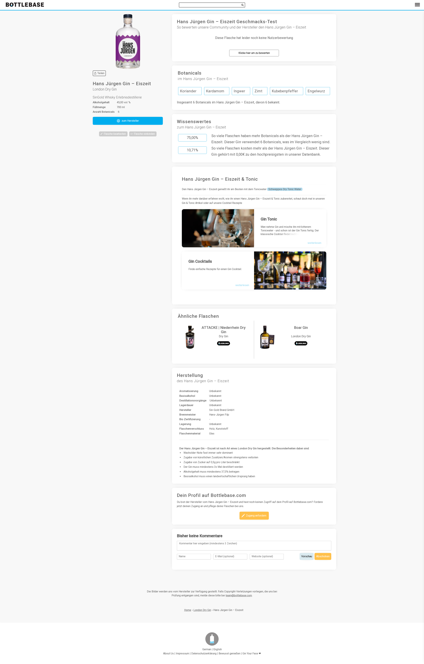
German (206, 649)
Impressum (182, 653)
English (217, 649)
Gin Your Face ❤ (251, 653)
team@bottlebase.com (239, 595)
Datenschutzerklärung (203, 653)
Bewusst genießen (229, 653)
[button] (128, 121)
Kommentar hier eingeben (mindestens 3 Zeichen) (208, 543)
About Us (168, 653)
